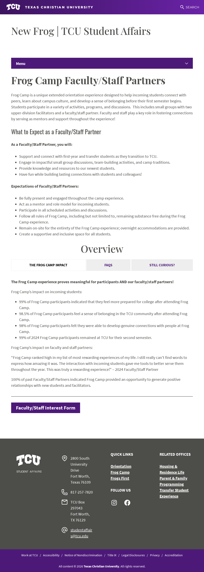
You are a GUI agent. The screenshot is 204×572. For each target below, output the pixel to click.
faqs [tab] (108, 265)
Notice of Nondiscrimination (83, 555)
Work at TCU (29, 555)
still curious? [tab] (162, 265)
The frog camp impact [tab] (48, 265)
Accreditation (174, 555)
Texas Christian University (101, 566)
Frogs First (120, 478)
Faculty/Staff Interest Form (45, 408)
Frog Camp (120, 472)
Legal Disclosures (133, 555)
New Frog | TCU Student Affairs (81, 31)
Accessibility (51, 555)
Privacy (155, 555)
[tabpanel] (102, 334)
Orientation (121, 466)
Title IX (111, 555)
